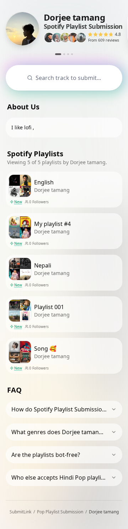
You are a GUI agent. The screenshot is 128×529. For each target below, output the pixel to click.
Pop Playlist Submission (60, 512)
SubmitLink (20, 512)
